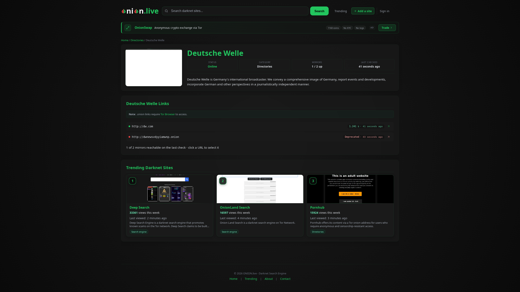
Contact (285, 279)
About (269, 279)
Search (319, 11)
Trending (341, 11)
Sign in (384, 11)
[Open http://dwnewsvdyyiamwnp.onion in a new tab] (388, 136)
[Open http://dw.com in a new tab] (388, 126)
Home (124, 40)
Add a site (365, 11)
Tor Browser (167, 114)
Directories (137, 40)
